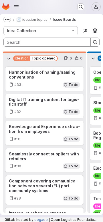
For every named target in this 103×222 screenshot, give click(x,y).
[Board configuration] (95, 30)
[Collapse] (8, 58)
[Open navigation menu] (16, 6)
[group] (44, 139)
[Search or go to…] (80, 6)
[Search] (95, 42)
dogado (41, 219)
